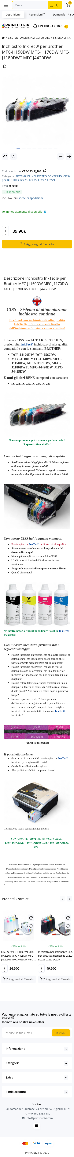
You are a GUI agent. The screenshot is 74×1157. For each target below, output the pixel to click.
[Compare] (5, 156)
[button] (62, 898)
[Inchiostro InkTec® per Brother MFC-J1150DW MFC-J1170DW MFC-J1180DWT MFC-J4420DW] (37, 109)
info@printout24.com (39, 1118)
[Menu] (6, 5)
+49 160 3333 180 (39, 1113)
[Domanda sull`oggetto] (45, 211)
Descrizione (13, 14)
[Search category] (52, 5)
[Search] (58, 5)
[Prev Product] (60, 156)
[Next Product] (69, 156)
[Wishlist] (13, 156)
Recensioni (37, 14)
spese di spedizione (31, 198)
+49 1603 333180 (49, 26)
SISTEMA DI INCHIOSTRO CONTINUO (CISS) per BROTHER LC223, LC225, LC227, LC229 (36, 178)
